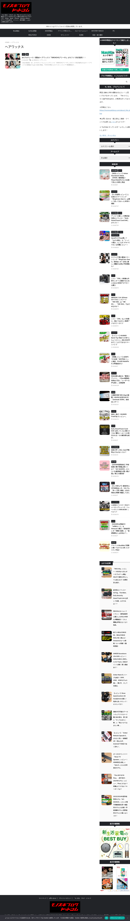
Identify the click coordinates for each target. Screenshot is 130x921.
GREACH (36, 60)
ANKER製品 (49, 31)
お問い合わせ (52, 898)
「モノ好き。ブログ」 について (82, 898)
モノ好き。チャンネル (108, 135)
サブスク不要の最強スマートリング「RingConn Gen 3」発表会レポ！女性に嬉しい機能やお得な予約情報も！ (120, 261)
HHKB (49, 35)
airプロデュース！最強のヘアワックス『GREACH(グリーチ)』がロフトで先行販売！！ (54, 57)
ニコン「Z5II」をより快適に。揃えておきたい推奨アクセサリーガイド (120, 321)
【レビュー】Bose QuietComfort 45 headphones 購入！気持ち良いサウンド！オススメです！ (120, 698)
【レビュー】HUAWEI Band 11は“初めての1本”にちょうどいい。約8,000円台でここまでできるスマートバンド (120, 340)
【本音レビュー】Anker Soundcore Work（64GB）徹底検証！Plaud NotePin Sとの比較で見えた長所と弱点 (120, 177)
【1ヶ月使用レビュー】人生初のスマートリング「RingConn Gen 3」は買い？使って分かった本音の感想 (120, 199)
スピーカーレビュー (81, 31)
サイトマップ (42, 898)
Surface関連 (32, 31)
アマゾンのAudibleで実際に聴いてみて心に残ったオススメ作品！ (120, 547)
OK (106, 918)
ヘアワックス (43, 60)
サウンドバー (65, 35)
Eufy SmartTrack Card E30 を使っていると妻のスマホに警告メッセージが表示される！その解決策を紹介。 (120, 433)
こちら (113, 122)
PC (114, 31)
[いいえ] (127, 918)
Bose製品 (16, 31)
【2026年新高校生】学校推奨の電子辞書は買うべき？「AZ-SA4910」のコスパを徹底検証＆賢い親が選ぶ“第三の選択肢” (120, 469)
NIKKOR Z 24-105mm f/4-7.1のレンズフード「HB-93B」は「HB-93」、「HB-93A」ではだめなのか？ (120, 302)
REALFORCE (32, 35)
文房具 (81, 35)
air (32, 60)
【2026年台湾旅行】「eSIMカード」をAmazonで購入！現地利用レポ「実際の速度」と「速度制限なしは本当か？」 (120, 528)
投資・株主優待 (97, 35)
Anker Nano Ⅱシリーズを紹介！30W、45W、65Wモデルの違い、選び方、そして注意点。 (120, 680)
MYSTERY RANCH (97, 31)
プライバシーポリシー (65, 898)
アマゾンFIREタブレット (65, 31)
